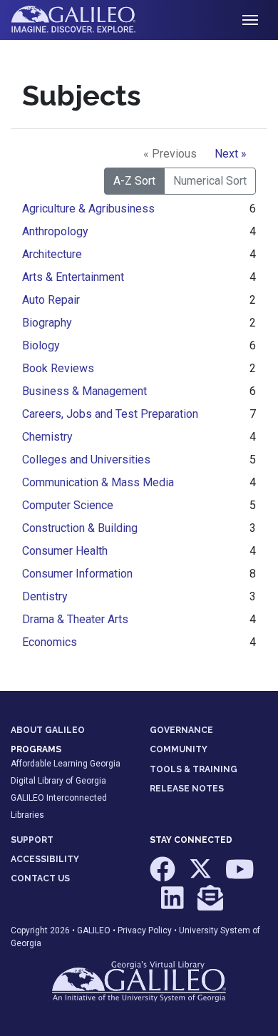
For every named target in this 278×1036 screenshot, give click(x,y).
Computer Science (67, 505)
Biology (41, 345)
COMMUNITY (178, 749)
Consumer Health (65, 551)
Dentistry (45, 596)
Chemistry (47, 436)
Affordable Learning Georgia (65, 764)
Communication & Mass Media (98, 482)
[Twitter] (201, 876)
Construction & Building (80, 528)
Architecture (52, 254)
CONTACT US (40, 878)
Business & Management (84, 391)
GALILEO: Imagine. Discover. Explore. (84, 20)
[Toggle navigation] (250, 20)
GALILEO (93, 930)
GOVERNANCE (181, 730)
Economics (49, 642)
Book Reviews (58, 368)
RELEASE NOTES (187, 789)
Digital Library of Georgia (58, 781)
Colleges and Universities (86, 459)
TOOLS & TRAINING (193, 769)
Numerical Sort (210, 181)
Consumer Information (77, 573)
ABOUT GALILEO (48, 730)
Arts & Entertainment (73, 277)
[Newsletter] (210, 904)
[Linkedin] (173, 904)
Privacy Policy (145, 930)
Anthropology (55, 231)
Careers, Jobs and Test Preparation (110, 414)
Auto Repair (51, 300)
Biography (47, 322)
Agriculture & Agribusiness (88, 208)
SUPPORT (32, 840)
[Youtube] (239, 876)
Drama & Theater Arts (75, 619)
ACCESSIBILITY (45, 859)
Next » (231, 153)
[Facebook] (163, 876)
